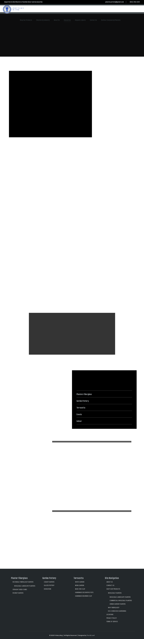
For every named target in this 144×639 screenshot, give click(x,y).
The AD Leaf (90, 635)
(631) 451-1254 (135, 2)
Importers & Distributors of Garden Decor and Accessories (23, 2)
